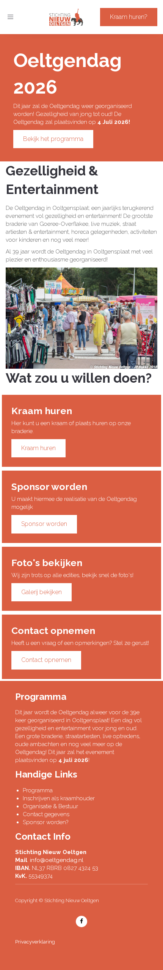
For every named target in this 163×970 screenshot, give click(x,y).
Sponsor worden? (45, 822)
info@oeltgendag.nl (56, 860)
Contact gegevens (46, 814)
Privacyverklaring (35, 942)
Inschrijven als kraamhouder (59, 798)
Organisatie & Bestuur (50, 806)
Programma (38, 790)
